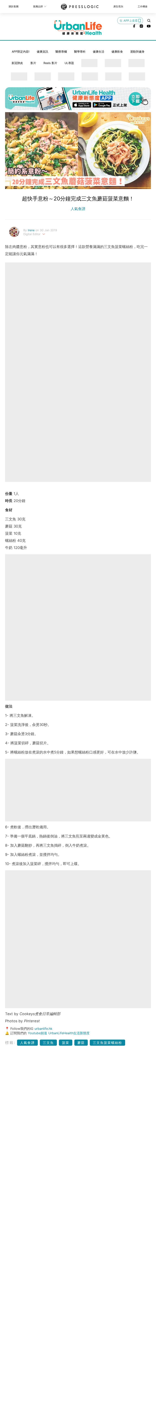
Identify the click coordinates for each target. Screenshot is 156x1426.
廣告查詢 (118, 6)
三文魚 (48, 1043)
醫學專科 (80, 51)
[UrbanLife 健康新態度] (78, 27)
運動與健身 (137, 51)
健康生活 (98, 51)
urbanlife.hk (43, 1029)
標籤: (10, 1042)
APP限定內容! (20, 51)
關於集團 (13, 6)
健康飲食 (117, 51)
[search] (149, 20)
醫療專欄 (61, 51)
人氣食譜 (78, 209)
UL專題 (69, 63)
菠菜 (65, 1043)
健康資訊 (42, 51)
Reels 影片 (50, 63)
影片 (33, 63)
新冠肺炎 (17, 63)
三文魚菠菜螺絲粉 (107, 1043)
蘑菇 (81, 1043)
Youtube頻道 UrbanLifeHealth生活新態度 (59, 1033)
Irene (32, 230)
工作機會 (142, 6)
